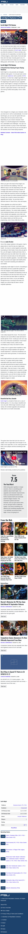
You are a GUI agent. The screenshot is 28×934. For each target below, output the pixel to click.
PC (23, 805)
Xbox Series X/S (10, 837)
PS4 (20, 18)
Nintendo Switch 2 (17, 866)
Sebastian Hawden (6, 27)
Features (22, 5)
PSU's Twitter (6, 910)
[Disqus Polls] (14, 707)
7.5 (26, 825)
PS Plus (12, 5)
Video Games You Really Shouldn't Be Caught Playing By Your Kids (7, 558)
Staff (3, 926)
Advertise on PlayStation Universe (11, 916)
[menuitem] (2, 4)
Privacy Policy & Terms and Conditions (12, 913)
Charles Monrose (5, 676)
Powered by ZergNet (23, 520)
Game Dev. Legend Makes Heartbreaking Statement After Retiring (7, 538)
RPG (24, 76)
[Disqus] (14, 743)
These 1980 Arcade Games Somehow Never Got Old (20, 537)
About (3, 922)
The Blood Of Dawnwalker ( (13, 873)
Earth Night (4, 18)
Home (2, 5)
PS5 (7, 5)
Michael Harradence (6, 606)
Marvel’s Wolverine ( (11, 888)
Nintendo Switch (17, 805)
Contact (4, 919)
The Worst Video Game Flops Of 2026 (20, 577)
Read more (3, 616)
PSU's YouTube (6, 907)
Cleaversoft (24, 808)
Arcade (19, 816)
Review (3, 21)
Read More (14, 827)
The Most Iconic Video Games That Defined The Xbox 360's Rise (21, 558)
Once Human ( (10, 842)
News (17, 5)
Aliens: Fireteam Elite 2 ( (12, 835)
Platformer (24, 816)
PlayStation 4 (13, 18)
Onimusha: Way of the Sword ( (14, 880)
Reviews (4, 932)
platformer (10, 76)
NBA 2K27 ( (9, 866)
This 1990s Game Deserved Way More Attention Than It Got (6, 578)
